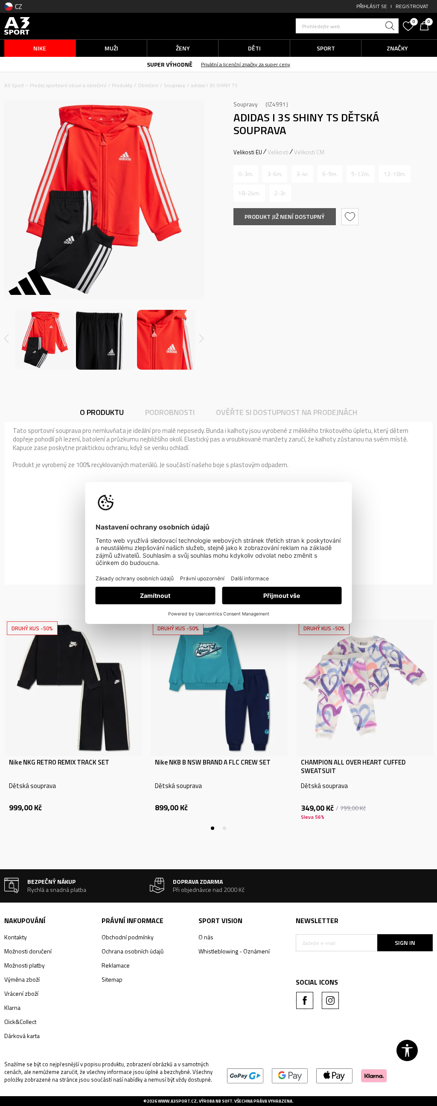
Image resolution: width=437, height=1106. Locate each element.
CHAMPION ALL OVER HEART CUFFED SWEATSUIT (353, 766)
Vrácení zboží (21, 993)
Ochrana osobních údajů (132, 951)
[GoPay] (245, 1075)
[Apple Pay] (334, 1075)
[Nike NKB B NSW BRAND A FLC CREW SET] (219, 687)
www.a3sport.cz (177, 1101)
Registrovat (412, 6)
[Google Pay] (290, 1075)
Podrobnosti (170, 412)
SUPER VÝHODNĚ (169, 64)
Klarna (12, 1007)
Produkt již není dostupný (285, 216)
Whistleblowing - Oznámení (234, 951)
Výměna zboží (22, 979)
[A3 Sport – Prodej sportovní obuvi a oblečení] (17, 25)
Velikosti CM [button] (309, 152)
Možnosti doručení (28, 951)
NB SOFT (224, 1101)
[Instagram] (330, 1000)
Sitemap (112, 979)
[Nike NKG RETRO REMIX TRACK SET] (73, 687)
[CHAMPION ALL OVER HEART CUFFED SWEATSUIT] (365, 687)
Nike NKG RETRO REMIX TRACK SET (59, 762)
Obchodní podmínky (128, 936)
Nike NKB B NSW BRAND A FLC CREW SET (213, 762)
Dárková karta (22, 1035)
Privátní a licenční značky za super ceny (245, 64)
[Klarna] (374, 1075)
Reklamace (116, 965)
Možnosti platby (24, 965)
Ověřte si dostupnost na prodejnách (286, 412)
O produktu (102, 412)
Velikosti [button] (278, 152)
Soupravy (174, 85)
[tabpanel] (73, 725)
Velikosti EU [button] (247, 152)
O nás (205, 936)
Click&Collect (20, 1021)
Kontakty (15, 936)
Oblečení (148, 85)
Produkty (122, 85)
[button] (347, 25)
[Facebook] (304, 1000)
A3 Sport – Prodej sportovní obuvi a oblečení (55, 85)
